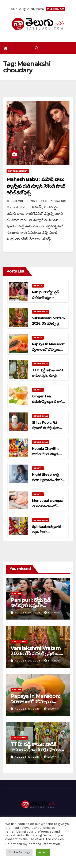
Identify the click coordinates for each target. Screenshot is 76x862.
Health (37, 285)
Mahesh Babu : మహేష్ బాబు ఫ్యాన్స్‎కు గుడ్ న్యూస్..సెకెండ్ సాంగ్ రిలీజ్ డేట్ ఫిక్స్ (36, 186)
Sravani (54, 612)
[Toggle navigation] (69, 48)
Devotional (40, 311)
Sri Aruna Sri (55, 200)
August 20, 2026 (28, 612)
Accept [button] (43, 852)
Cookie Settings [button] (19, 852)
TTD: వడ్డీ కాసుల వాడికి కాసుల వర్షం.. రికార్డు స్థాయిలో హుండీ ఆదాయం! (38, 749)
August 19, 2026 (28, 708)
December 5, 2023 (24, 200)
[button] (36, 48)
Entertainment (18, 171)
